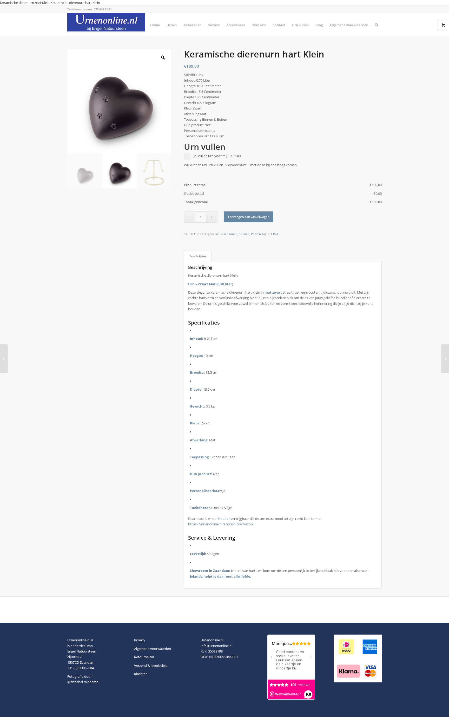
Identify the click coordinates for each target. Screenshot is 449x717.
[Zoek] (377, 25)
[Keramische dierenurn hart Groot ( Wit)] (445, 358)
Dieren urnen (228, 234)
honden (244, 234)
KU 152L (273, 234)
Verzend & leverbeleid (151, 665)
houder (224, 518)
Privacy (139, 640)
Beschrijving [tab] (197, 256)
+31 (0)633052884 (80, 668)
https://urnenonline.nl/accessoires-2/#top (220, 524)
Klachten (141, 673)
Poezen (256, 234)
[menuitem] (155, 25)
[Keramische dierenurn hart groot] (4, 358)
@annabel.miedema (82, 682)
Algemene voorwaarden (152, 648)
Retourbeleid (144, 657)
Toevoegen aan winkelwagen (248, 217)
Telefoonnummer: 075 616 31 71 (89, 9)
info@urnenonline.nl (216, 645)
